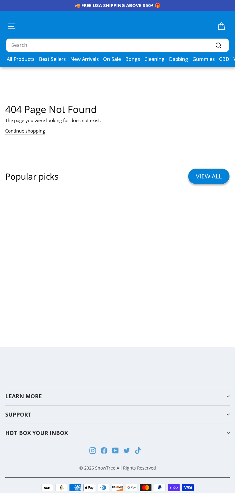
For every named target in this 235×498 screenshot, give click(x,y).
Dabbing (178, 59)
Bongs (132, 59)
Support (18, 414)
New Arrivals (84, 59)
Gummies (203, 59)
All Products (21, 59)
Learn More (23, 396)
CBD (224, 59)
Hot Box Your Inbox (36, 432)
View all (209, 176)
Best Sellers (52, 59)
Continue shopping (25, 131)
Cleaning (154, 59)
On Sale (112, 59)
